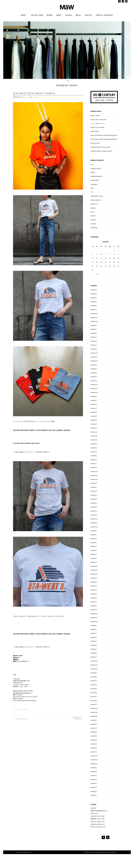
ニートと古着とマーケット (98, 123)
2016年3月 (94, 744)
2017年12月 (94, 661)
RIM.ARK (93, 220)
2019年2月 (94, 606)
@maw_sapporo (95, 115)
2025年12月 (94, 313)
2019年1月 (94, 609)
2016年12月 (94, 708)
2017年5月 (94, 688)
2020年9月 (94, 531)
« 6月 (96, 274)
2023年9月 (94, 396)
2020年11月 (94, 523)
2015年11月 (94, 760)
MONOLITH (94, 204)
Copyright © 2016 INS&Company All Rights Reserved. (100, 852)
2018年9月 (94, 625)
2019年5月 (94, 594)
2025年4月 (94, 341)
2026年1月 (94, 309)
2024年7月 (94, 365)
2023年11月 (94, 388)
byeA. (92, 164)
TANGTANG (94, 227)
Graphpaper (94, 184)
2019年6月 (94, 590)
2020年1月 (94, 562)
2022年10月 (94, 440)
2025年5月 (94, 337)
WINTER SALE (95, 131)
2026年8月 (94, 290)
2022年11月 (94, 436)
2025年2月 (94, 345)
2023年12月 (94, 384)
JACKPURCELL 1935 (97, 196)
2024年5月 (94, 373)
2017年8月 (94, 677)
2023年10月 (94, 392)
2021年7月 (94, 491)
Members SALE (95, 143)
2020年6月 (94, 542)
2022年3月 (94, 459)
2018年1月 (94, 657)
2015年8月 (94, 771)
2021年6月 (94, 495)
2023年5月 (94, 412)
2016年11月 (94, 712)
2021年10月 (94, 479)
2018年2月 (94, 653)
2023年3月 (94, 420)
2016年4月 (94, 740)
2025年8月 (94, 325)
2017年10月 (94, 669)
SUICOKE (93, 224)
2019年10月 (94, 574)
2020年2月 (94, 558)
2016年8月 (94, 724)
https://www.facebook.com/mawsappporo (25, 700)
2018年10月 (94, 621)
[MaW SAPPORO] (67, 9)
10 (92, 258)
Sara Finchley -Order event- (99, 119)
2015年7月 (94, 775)
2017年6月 (94, 685)
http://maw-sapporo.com (98, 821)
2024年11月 (94, 357)
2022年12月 (94, 432)
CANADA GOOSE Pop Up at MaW (100, 147)
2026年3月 (94, 302)
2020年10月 (94, 527)
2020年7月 (94, 538)
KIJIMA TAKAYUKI (96, 200)
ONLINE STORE (37, 15)
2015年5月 (94, 783)
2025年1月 (94, 349)
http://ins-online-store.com (98, 827)
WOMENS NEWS (23, 709)
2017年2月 (94, 700)
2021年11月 (94, 475)
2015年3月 (94, 791)
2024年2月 (94, 380)
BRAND (50, 15)
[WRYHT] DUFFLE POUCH (21, 719)
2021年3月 (94, 507)
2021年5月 (94, 499)
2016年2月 (94, 748)
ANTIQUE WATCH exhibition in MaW (101, 151)
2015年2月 (94, 795)
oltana (92, 212)
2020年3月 (94, 554)
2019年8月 (94, 582)
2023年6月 (94, 408)
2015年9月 (94, 767)
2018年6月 (94, 637)
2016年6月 (94, 732)
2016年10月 (94, 716)
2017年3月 (94, 696)
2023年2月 (94, 424)
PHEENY (93, 216)
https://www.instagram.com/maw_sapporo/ (25, 696)
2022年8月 (94, 448)
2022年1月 (94, 467)
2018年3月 (94, 649)
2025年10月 (94, 321)
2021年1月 (94, 515)
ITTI (92, 192)
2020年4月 (94, 550)
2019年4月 (94, 598)
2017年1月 (94, 704)
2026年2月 (94, 305)
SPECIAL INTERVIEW (104, 15)
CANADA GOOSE (96, 168)
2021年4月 (94, 503)
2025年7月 (94, 329)
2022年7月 (94, 452)
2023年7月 (94, 404)
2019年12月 (94, 566)
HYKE (92, 188)
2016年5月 (94, 736)
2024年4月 (94, 376)
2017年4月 (94, 692)
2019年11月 (94, 570)
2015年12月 (94, 756)
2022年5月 (94, 455)
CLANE (93, 172)
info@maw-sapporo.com (98, 824)
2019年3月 (94, 602)
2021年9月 (94, 483)
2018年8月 (94, 629)
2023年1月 (94, 428)
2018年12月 (94, 613)
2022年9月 (94, 444)
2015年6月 (94, 779)
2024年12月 (94, 353)
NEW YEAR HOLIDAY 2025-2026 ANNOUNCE (104, 135)
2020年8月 (94, 534)
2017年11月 (94, 665)
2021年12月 (94, 471)
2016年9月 (94, 720)
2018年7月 (94, 633)
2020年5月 (94, 546)
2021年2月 (94, 511)
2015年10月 (94, 764)
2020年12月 (94, 519)
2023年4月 (94, 416)
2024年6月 (94, 369)
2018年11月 (94, 617)
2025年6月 (94, 333)
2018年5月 (94, 641)
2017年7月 (94, 681)
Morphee (93, 208)
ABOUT (78, 15)
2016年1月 (94, 752)
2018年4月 (94, 645)
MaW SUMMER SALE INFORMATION (76, 718)
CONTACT (88, 15)
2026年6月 (94, 294)
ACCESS (68, 15)
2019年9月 (94, 578)
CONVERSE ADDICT (97, 176)
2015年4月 (94, 787)
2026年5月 (94, 297)
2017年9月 (94, 673)
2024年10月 (94, 361)
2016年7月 (94, 728)
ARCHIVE (94, 286)
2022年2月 (94, 463)
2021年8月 (94, 487)
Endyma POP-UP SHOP (97, 127)
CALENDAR (94, 237)
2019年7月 (94, 586)
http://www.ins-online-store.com (22, 693)
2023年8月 (94, 400)
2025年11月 (94, 317)
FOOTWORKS (95, 180)
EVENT (59, 15)
